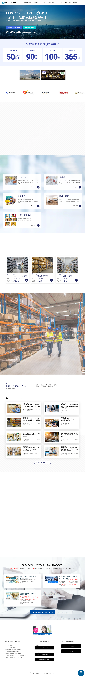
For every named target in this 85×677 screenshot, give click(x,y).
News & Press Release (44, 659)
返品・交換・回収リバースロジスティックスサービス (16, 655)
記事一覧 (72, 553)
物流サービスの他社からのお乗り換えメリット (14, 653)
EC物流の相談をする (14, 27)
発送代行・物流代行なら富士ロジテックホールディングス (42, 673)
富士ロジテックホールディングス (44, 647)
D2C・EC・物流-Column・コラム (44, 654)
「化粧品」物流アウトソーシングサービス (13, 657)
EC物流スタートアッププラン (11, 647)
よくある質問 (71, 651)
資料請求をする (30, 27)
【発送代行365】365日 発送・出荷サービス (14, 649)
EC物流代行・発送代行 (9, 645)
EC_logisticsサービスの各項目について (23, 148)
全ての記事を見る (43, 462)
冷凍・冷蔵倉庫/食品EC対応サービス (12, 651)
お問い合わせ (71, 646)
